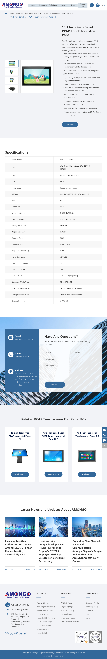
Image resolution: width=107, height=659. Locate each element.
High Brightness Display (45, 607)
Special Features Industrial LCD (42, 631)
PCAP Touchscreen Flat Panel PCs (58, 13)
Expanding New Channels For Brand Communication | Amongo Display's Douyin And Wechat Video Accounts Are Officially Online (87, 551)
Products (20, 13)
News (88, 618)
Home (11, 13)
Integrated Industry (68, 618)
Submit (55, 384)
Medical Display (42, 603)
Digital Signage (67, 607)
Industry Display (42, 614)
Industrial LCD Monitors (45, 618)
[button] (11, 94)
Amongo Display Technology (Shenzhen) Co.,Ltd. (50, 653)
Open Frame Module (44, 610)
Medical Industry (67, 610)
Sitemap (46, 656)
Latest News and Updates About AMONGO (53, 509)
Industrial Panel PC (33, 13)
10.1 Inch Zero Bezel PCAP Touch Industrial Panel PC (33, 17)
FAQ (87, 614)
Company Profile (92, 603)
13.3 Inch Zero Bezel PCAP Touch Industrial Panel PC (53, 436)
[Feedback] (104, 440)
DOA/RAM (89, 610)
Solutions (66, 593)
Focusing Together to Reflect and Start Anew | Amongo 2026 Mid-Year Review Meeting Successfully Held (19, 547)
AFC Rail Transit (67, 603)
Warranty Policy (92, 607)
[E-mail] (104, 429)
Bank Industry (66, 614)
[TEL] (104, 435)
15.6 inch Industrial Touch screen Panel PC (87, 434)
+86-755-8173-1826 (20, 605)
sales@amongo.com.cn (20, 609)
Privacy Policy (58, 656)
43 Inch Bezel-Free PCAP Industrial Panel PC (20, 436)
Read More (19, 474)
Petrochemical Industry (70, 622)
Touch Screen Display (44, 622)
